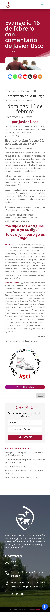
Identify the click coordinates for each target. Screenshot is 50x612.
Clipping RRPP (34, 609)
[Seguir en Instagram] (17, 594)
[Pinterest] (35, 76)
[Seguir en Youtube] (22, 594)
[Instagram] (20, 76)
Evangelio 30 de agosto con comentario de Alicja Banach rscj (24, 454)
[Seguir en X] (12, 594)
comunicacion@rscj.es (20, 565)
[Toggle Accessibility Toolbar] (44, 606)
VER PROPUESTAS (25, 387)
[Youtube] (25, 76)
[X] (30, 76)
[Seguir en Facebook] (7, 594)
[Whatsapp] (15, 76)
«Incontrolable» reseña (16, 466)
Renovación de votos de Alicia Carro (22, 477)
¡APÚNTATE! (25, 437)
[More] (40, 76)
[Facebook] (10, 76)
